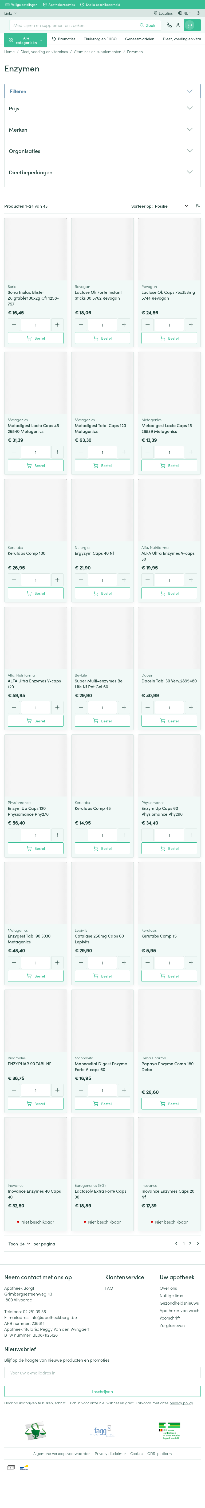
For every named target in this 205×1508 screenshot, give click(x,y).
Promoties (14, 51)
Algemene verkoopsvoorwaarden (61, 1453)
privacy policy (181, 1402)
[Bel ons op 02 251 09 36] (169, 25)
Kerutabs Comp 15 (159, 936)
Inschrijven (102, 1391)
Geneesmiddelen (34, 166)
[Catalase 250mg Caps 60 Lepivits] (103, 893)
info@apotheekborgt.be (53, 1317)
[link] (177, 1243)
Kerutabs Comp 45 (93, 808)
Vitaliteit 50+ (34, 114)
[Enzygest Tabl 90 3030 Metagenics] (36, 893)
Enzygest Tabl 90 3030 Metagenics (29, 938)
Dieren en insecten (34, 153)
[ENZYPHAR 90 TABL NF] (36, 1021)
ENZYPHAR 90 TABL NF (30, 1063)
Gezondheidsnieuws (179, 1303)
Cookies (136, 1453)
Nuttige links (171, 1295)
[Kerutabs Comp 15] (169, 893)
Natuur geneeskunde (34, 127)
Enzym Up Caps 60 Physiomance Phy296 (162, 811)
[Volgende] (197, 1243)
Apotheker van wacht (180, 1310)
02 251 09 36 (34, 1311)
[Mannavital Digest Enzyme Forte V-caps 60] (103, 1021)
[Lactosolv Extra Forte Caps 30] (103, 1148)
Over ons (168, 1288)
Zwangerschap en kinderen (34, 100)
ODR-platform (159, 1453)
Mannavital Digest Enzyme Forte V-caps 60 (101, 1066)
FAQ (109, 1288)
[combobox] (72, 25)
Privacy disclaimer (110, 1453)
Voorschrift (170, 1318)
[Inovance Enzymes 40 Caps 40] (36, 1148)
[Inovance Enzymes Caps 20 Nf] (169, 1148)
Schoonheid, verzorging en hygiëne (34, 65)
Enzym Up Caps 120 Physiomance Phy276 (28, 811)
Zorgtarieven (172, 1325)
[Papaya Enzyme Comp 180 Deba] (169, 1021)
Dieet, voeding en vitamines (34, 83)
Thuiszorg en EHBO (34, 140)
